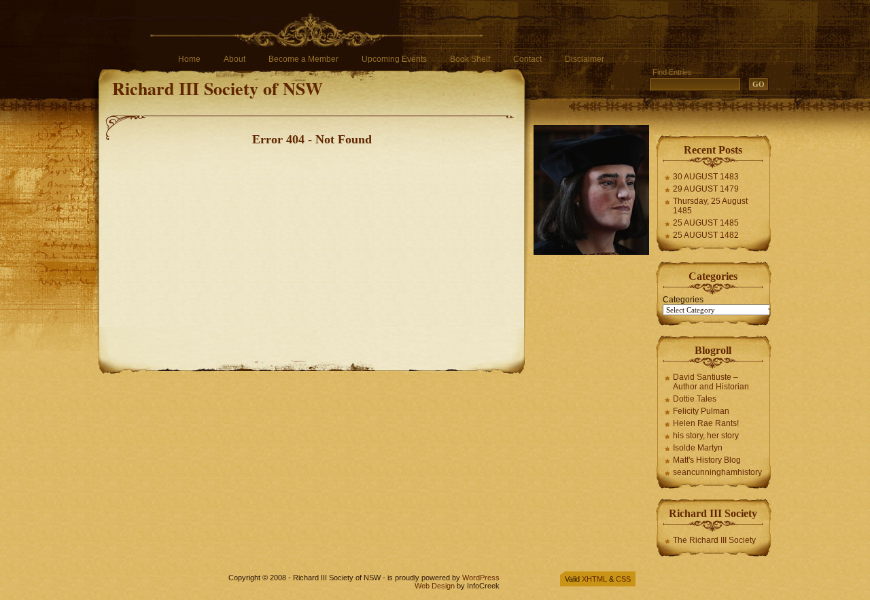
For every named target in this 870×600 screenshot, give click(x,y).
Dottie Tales (694, 399)
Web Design (435, 586)
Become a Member (303, 59)
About (234, 59)
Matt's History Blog (707, 460)
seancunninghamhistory (717, 472)
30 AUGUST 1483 (706, 176)
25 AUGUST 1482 (706, 235)
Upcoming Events (394, 59)
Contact (527, 59)
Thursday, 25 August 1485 (710, 205)
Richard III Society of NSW (217, 88)
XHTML (594, 579)
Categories (683, 299)
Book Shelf (470, 59)
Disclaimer (584, 59)
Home (189, 59)
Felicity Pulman (701, 411)
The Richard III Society (714, 540)
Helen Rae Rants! (706, 423)
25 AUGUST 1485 (706, 223)
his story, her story (706, 435)
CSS (623, 579)
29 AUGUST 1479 (706, 189)
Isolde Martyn (698, 448)
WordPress (481, 577)
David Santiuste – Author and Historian (711, 381)
